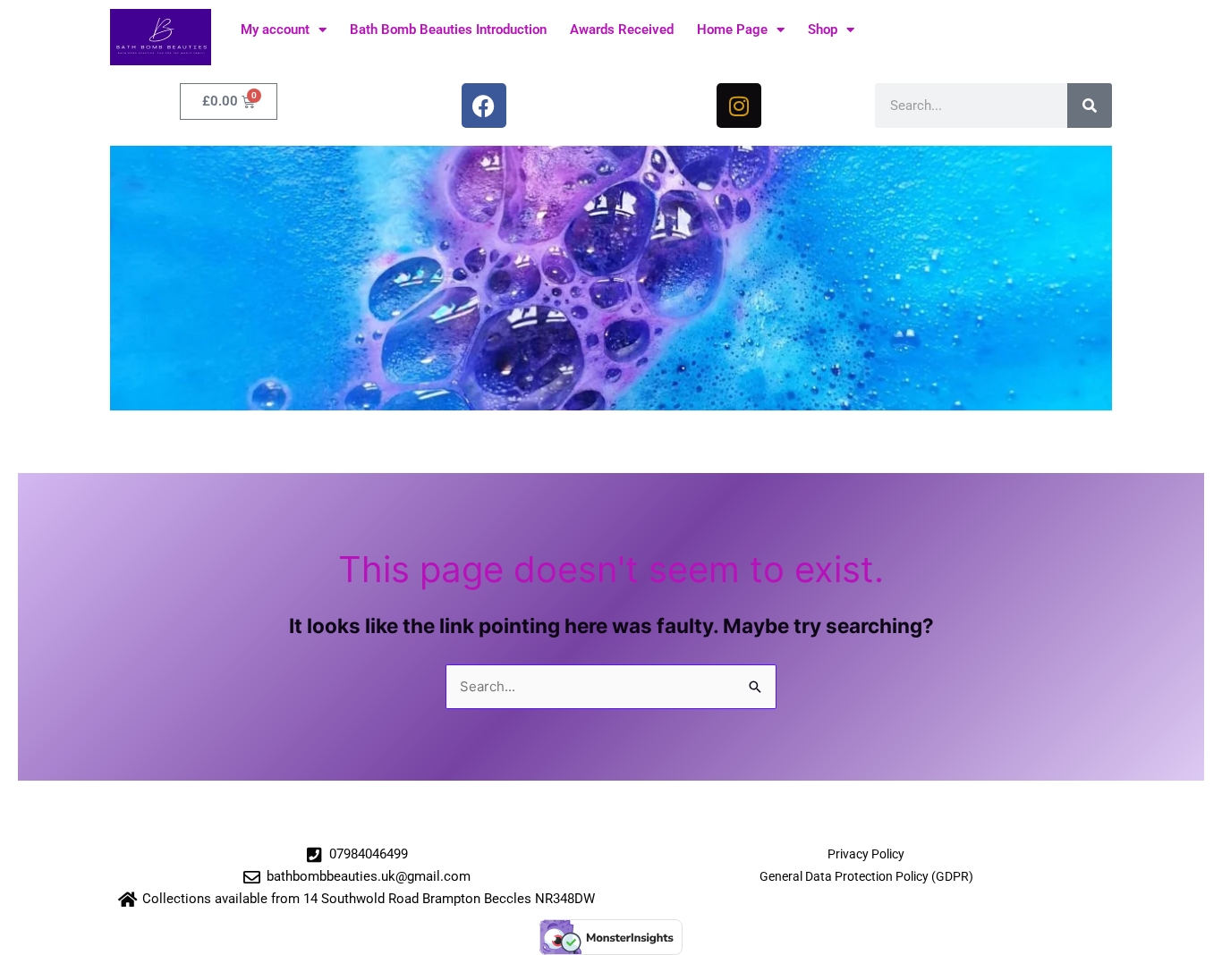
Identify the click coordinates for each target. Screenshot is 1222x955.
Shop (822, 29)
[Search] (1089, 105)
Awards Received (622, 29)
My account (275, 29)
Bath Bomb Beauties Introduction (448, 29)
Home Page (732, 29)
